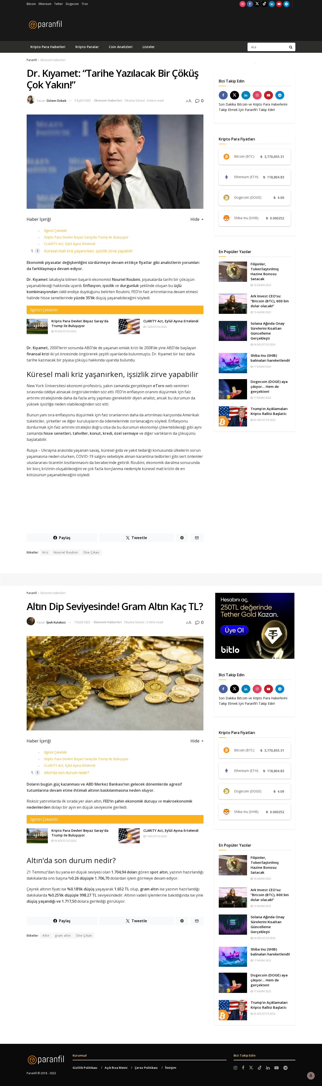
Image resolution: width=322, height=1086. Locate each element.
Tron (85, 4)
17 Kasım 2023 (262, 366)
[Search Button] (291, 47)
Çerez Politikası (146, 1068)
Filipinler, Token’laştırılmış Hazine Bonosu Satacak (265, 271)
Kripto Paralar (87, 47)
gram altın (63, 936)
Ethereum (45, 4)
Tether (58, 4)
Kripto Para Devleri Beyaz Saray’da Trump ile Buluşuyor (86, 237)
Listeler (149, 47)
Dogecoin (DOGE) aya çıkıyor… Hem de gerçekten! (269, 386)
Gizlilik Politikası (85, 1068)
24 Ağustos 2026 (264, 344)
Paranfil (32, 60)
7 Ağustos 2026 (156, 326)
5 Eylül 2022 (82, 100)
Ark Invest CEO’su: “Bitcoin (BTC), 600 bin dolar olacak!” (270, 301)
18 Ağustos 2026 (65, 331)
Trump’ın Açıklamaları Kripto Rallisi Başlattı (269, 411)
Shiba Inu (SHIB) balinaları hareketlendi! (270, 358)
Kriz (45, 552)
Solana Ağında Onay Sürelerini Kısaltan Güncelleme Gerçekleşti (268, 330)
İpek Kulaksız (56, 622)
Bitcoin (31, 4)
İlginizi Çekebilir (55, 230)
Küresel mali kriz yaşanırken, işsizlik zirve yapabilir (88, 251)
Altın (46, 936)
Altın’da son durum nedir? (66, 772)
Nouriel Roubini (66, 552)
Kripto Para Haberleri (47, 47)
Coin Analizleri (120, 47)
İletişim (170, 1068)
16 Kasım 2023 (262, 285)
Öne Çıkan (91, 552)
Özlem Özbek (56, 100)
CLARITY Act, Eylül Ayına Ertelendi (69, 244)
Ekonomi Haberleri (53, 60)
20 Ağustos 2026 (264, 420)
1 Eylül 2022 (82, 622)
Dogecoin (72, 4)
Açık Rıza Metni (116, 1068)
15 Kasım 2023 (262, 312)
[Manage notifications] (311, 1075)
